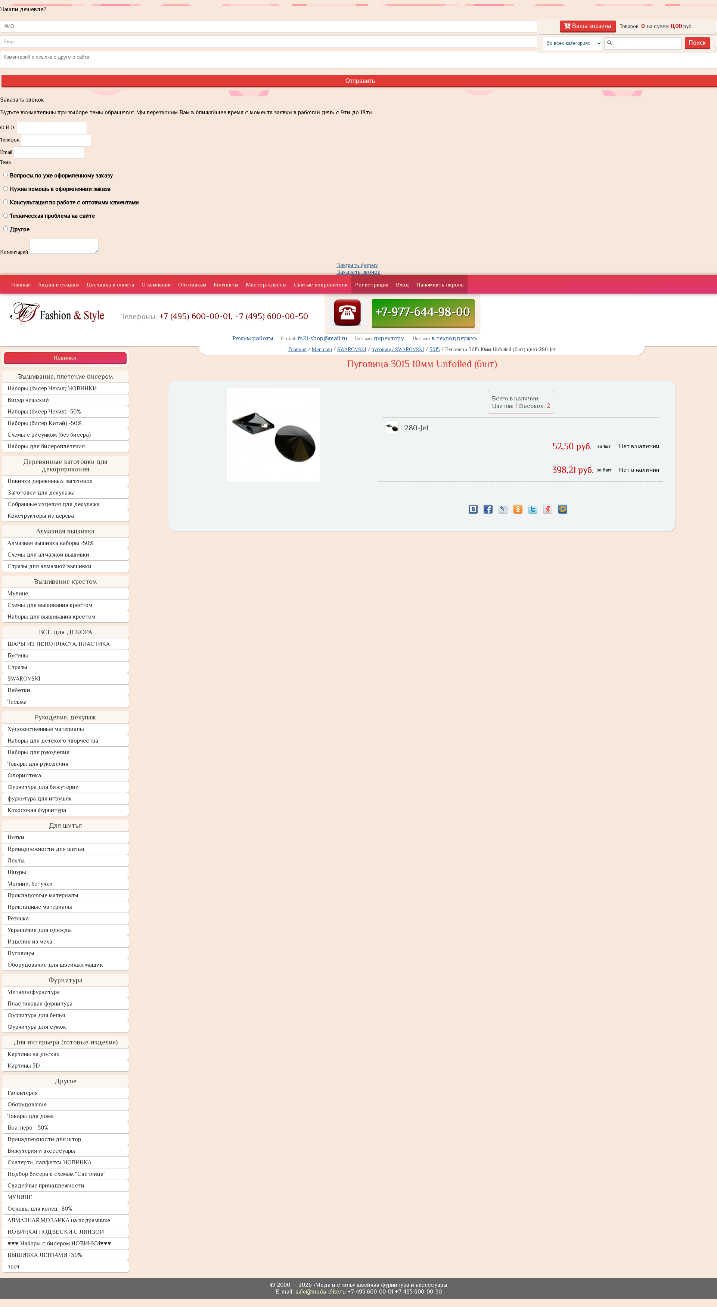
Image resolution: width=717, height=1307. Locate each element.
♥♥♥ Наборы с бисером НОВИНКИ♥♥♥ (59, 1243)
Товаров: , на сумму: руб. (656, 26)
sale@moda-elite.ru (320, 1291)
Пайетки (18, 690)
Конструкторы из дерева (40, 515)
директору (388, 338)
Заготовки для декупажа (41, 492)
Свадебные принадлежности (45, 1185)
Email (6, 152)
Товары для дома (30, 1116)
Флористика (24, 775)
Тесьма (17, 702)
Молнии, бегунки (30, 883)
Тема (5, 162)
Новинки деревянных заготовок (50, 481)
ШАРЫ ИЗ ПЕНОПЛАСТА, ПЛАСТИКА (58, 644)
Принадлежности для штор (44, 1139)
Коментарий (14, 252)
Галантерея (22, 1093)
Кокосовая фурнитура (36, 810)
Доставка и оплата (110, 284)
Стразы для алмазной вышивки (49, 566)
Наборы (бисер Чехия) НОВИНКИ (52, 388)
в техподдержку (455, 338)
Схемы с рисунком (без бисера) (49, 434)
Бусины (17, 655)
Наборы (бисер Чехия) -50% (44, 411)
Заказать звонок (358, 272)
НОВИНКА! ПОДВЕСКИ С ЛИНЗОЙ (55, 1232)
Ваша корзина (591, 26)
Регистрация (371, 284)
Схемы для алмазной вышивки (48, 554)
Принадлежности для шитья (45, 849)
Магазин (322, 349)
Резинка (18, 918)
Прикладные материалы (39, 907)
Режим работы (252, 338)
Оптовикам (192, 284)
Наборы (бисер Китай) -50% (44, 423)
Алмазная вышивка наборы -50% (50, 543)
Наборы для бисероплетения (46, 446)
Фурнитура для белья (36, 1015)
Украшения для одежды (39, 930)
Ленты (16, 860)
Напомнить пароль (440, 284)
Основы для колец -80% (39, 1208)
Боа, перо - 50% (28, 1127)
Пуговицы (20, 953)
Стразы (17, 667)
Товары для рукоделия (37, 764)
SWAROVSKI (23, 678)
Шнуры (16, 872)
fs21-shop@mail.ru (322, 338)
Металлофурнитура (33, 992)
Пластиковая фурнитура (39, 1003)
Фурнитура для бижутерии (43, 787)
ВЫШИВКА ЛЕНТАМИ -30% (44, 1255)
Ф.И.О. (7, 127)
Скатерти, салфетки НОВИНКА (49, 1162)
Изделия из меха (29, 941)
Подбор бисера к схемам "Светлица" (56, 1174)
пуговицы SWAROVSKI (398, 349)
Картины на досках (33, 1054)
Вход (402, 284)
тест (13, 1266)
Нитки (15, 837)
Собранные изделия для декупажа (53, 504)
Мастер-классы (266, 284)
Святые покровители (321, 284)
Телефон (9, 140)
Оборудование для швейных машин (55, 964)
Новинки (65, 357)
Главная (21, 284)
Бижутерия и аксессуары (41, 1151)
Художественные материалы (45, 729)
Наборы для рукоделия (38, 752)
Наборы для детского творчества (52, 740)
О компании (156, 284)
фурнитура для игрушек (39, 798)
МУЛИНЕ (19, 1197)
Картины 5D (23, 1065)
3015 (434, 349)
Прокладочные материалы (42, 895)
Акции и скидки (58, 284)
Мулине (17, 593)
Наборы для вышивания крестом (51, 616)
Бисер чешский (28, 400)
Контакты (226, 284)
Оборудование (27, 1104)
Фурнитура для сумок (36, 1026)
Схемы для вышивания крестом (49, 605)
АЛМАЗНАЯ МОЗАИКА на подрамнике (58, 1220)
